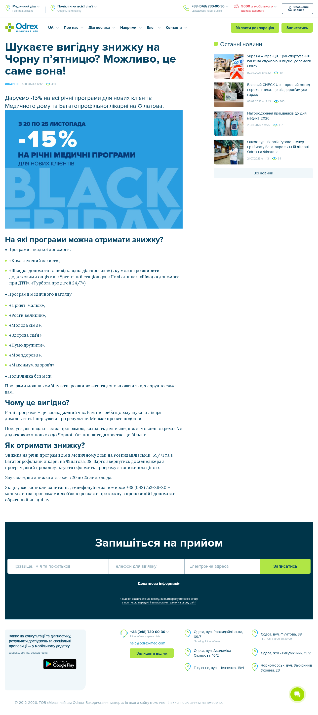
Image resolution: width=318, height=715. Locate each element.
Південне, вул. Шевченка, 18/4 (219, 668)
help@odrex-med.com (147, 643)
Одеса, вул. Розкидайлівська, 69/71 (218, 636)
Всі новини (263, 173)
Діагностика (99, 27)
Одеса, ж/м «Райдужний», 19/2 (286, 653)
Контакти (174, 27)
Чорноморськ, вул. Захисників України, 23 (286, 668)
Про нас (71, 27)
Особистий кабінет (301, 8)
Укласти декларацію (255, 27)
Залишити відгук (151, 653)
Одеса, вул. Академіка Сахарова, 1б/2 (212, 653)
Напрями (128, 27)
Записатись (297, 27)
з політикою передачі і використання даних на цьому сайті (159, 602)
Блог (151, 27)
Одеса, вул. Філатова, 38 (281, 636)
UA (50, 27)
